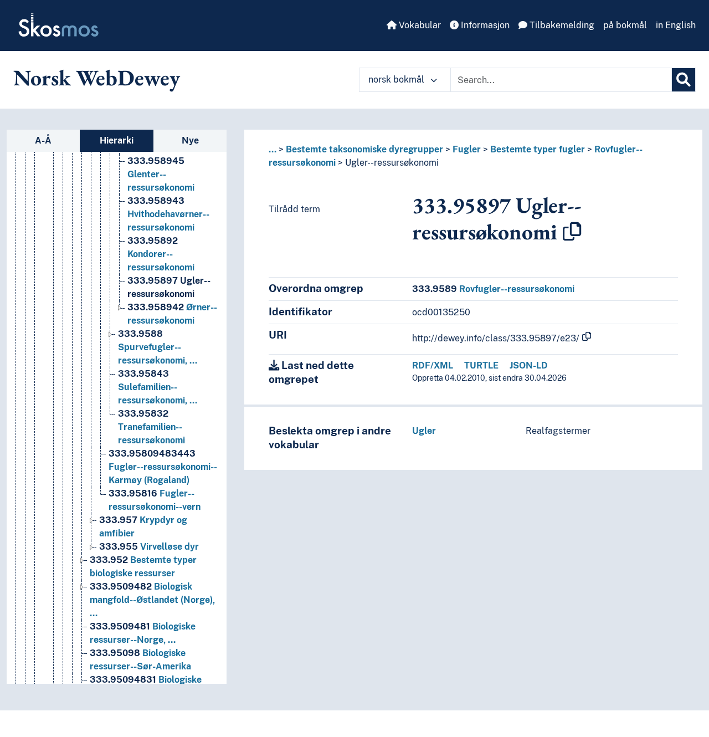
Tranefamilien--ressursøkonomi (151, 427)
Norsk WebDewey (96, 77)
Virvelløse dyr (149, 546)
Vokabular (419, 25)
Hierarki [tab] (116, 140)
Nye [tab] (190, 140)
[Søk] (683, 80)
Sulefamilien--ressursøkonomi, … (157, 387)
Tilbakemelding (560, 25)
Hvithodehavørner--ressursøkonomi (168, 214)
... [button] (272, 149)
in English (676, 25)
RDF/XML (432, 365)
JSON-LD (529, 365)
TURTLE (481, 365)
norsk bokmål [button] (397, 79)
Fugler (467, 149)
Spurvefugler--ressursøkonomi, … (157, 347)
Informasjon (484, 25)
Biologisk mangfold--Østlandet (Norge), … (152, 599)
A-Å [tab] (43, 140)
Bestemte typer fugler (537, 149)
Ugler (424, 431)
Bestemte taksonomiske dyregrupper (364, 149)
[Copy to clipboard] (572, 231)
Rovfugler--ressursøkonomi (493, 289)
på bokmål (625, 25)
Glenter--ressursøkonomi (160, 174)
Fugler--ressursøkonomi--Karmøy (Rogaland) (163, 466)
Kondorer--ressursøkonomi (160, 254)
